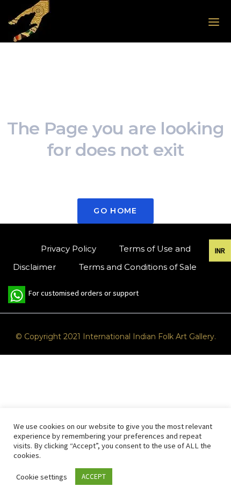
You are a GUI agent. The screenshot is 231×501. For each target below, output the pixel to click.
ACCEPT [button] (94, 476)
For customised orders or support (73, 295)
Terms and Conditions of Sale (138, 267)
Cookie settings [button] (41, 477)
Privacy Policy (68, 249)
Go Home (115, 211)
